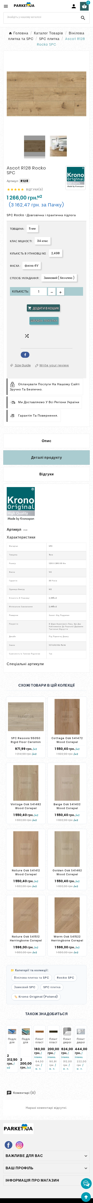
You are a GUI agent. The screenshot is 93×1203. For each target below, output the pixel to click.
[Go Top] (86, 1197)
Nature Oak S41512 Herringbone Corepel (26, 938)
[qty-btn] (60, 291)
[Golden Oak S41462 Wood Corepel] (67, 849)
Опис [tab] (46, 440)
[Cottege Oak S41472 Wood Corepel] (67, 717)
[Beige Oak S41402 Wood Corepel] (67, 783)
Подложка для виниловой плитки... (15, 1044)
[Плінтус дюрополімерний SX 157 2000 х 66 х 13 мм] (81, 1031)
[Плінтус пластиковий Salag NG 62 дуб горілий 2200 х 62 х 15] (53, 1031)
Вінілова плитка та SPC (31, 978)
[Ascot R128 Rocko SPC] (34, 147)
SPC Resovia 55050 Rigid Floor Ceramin (26, 740)
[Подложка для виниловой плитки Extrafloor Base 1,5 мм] (26, 1031)
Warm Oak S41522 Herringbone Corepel (67, 938)
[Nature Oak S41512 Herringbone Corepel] (26, 915)
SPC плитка (52, 987)
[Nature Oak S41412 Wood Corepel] (26, 849)
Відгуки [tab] (46, 474)
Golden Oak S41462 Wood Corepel (67, 872)
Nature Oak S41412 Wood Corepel (26, 872)
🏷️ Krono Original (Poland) (36, 997)
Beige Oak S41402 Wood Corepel (67, 806)
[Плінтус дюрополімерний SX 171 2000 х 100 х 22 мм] (67, 1031)
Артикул (13, 181)
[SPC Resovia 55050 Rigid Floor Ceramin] (26, 717)
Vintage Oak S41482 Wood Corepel (26, 806)
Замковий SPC (24, 987)
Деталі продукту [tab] (46, 457)
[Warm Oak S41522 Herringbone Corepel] (67, 915)
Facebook (25, 355)
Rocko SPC (65, 978)
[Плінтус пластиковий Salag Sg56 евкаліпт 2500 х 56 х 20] (39, 1031)
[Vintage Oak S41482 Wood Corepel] (26, 783)
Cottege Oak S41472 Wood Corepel (67, 740)
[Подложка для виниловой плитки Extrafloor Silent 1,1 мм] (12, 1031)
